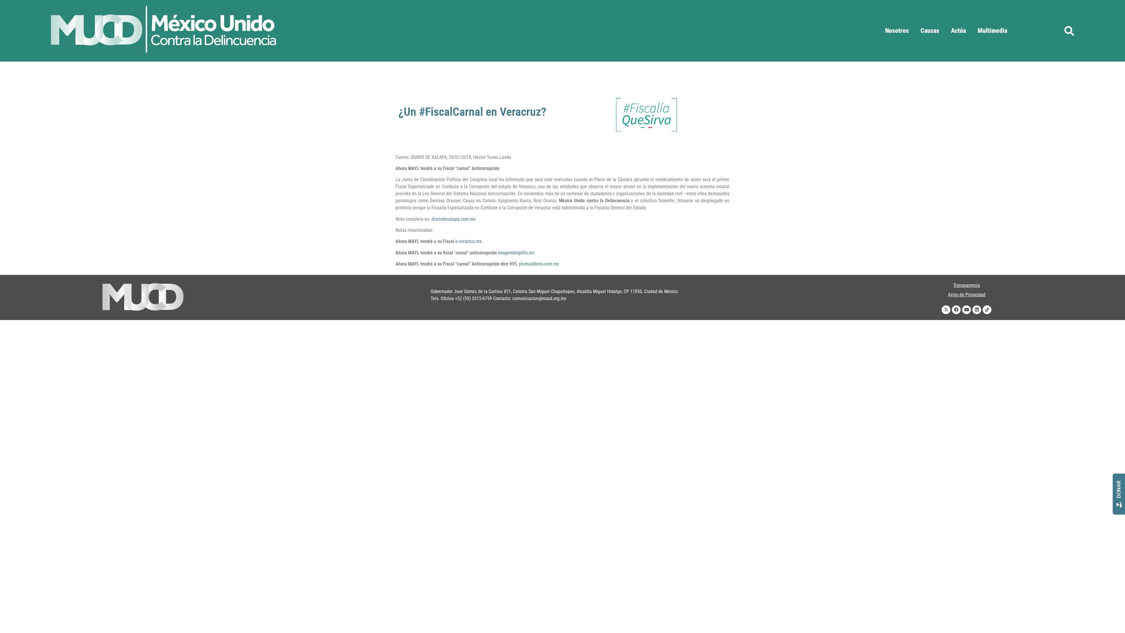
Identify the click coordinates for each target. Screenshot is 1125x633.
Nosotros (897, 30)
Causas (930, 30)
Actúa (958, 30)
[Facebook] (956, 309)
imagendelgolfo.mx (516, 253)
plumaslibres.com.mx (539, 264)
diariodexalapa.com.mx (453, 219)
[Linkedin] (976, 309)
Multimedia (992, 30)
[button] (1069, 30)
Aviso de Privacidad (966, 294)
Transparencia (966, 285)
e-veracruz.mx (468, 241)
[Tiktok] (987, 309)
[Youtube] (966, 309)
